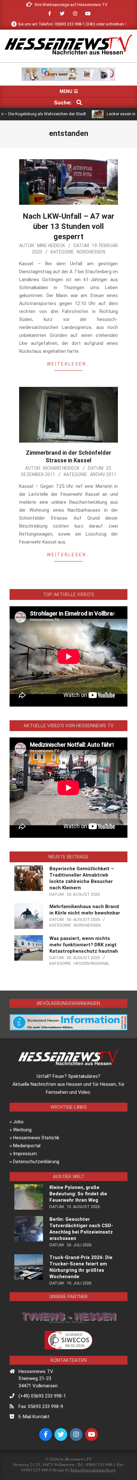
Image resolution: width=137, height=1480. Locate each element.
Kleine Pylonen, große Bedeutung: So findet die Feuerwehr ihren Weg (78, 1194)
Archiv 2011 (103, 474)
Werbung (22, 1130)
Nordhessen (91, 251)
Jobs (18, 1122)
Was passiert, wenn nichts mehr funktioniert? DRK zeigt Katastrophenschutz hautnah (83, 945)
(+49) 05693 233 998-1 (42, 1396)
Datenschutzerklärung (36, 1161)
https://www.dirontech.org (93, 1470)
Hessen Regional (92, 963)
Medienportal (26, 1146)
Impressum (25, 1153)
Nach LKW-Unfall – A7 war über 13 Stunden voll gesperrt (68, 226)
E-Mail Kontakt (33, 1417)
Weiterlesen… (68, 363)
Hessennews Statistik (36, 1138)
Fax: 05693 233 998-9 (40, 1406)
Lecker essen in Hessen (110, 113)
